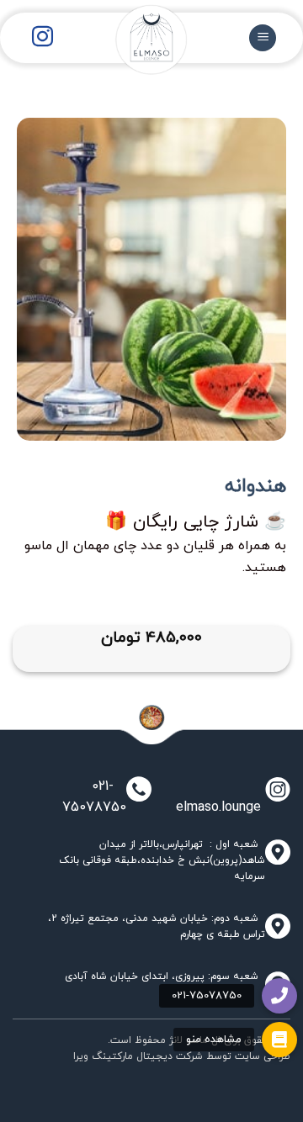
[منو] (262, 38)
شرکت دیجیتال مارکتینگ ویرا (138, 1056)
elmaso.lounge (214, 807)
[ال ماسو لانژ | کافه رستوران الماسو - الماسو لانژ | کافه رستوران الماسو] (138, 50)
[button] (279, 1039)
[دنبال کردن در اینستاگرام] (42, 38)
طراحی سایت (262, 1056)
